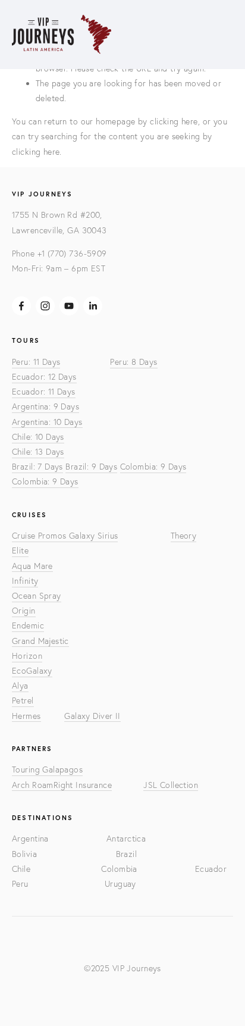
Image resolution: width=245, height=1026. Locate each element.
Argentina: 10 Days (47, 422)
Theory (184, 535)
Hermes (26, 716)
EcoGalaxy (32, 670)
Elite (20, 550)
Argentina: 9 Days (45, 406)
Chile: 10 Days (38, 436)
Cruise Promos (40, 535)
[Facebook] (21, 305)
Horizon (27, 655)
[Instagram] (45, 305)
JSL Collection (170, 785)
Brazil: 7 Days (37, 466)
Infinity (25, 580)
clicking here (173, 121)
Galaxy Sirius (93, 535)
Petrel (23, 700)
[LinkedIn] (92, 305)
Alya (20, 685)
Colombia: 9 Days (153, 466)
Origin (24, 610)
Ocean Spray (36, 595)
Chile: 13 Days (38, 451)
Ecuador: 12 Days (44, 376)
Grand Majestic (40, 641)
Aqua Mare (32, 566)
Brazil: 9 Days (91, 466)
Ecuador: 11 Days (44, 391)
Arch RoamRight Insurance (62, 785)
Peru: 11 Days (36, 361)
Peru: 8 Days (133, 361)
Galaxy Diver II (92, 716)
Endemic (28, 625)
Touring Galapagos (47, 769)
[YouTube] (68, 305)
